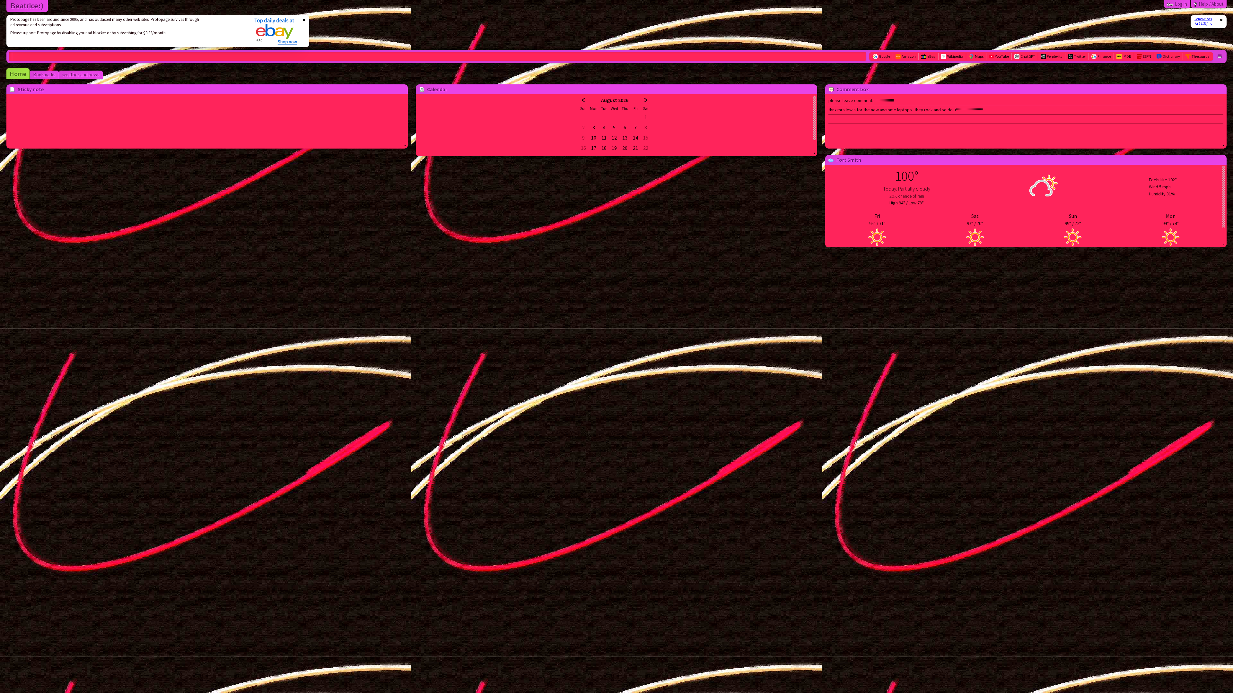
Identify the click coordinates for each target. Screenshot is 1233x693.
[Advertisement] (126, 31)
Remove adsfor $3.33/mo (1203, 21)
